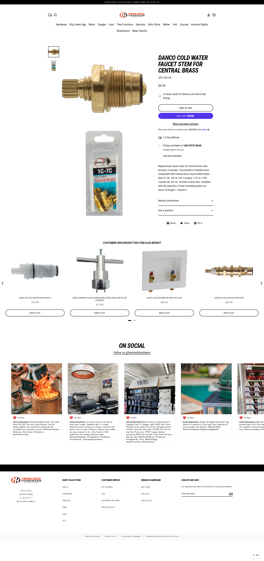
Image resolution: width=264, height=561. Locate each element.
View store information (172, 156)
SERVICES (66, 500)
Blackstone (123, 30)
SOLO (64, 514)
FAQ (103, 494)
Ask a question (165, 210)
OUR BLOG (145, 494)
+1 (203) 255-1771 (26, 498)
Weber (166, 24)
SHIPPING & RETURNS (111, 500)
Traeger (102, 24)
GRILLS (65, 487)
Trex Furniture (125, 24)
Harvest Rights (199, 24)
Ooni (111, 24)
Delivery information (168, 200)
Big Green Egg (78, 24)
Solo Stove (154, 24)
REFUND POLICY (108, 507)
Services (140, 24)
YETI (64, 520)
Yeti (175, 24)
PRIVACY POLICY (110, 536)
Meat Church (139, 30)
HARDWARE (67, 494)
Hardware (61, 24)
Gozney (184, 24)
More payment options (186, 123)
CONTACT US (146, 500)
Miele (92, 24)
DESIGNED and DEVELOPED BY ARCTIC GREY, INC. (162, 536)
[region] (181, 137)
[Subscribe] (230, 494)
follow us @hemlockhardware (132, 352)
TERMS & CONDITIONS (92, 536)
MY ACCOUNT (107, 487)
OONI (64, 507)
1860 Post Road (26, 491)
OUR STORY (145, 487)
